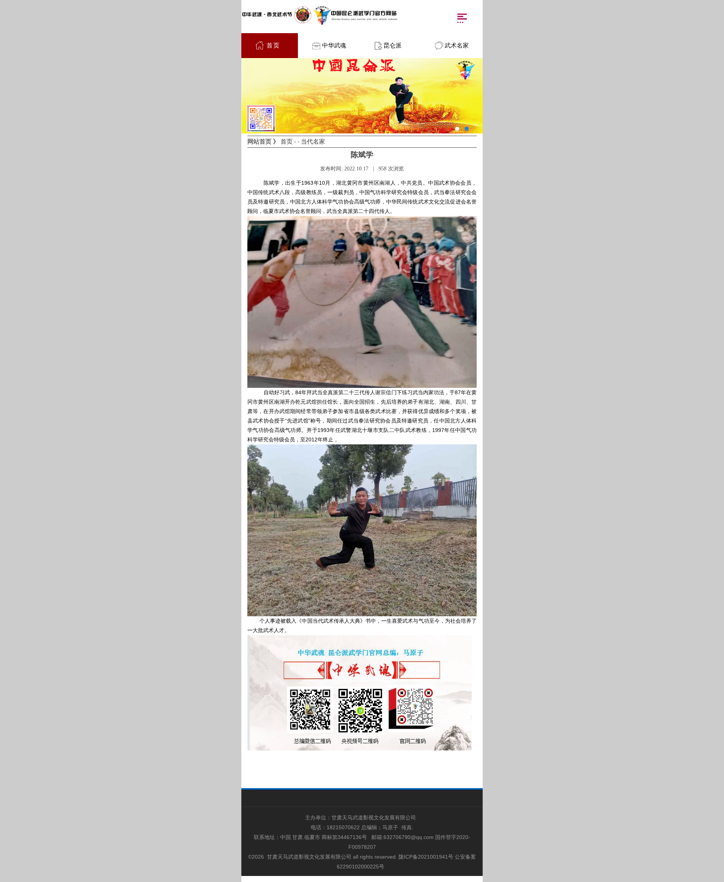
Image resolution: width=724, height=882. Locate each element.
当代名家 (313, 141)
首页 (273, 45)
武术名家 (457, 45)
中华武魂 (334, 45)
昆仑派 (392, 45)
